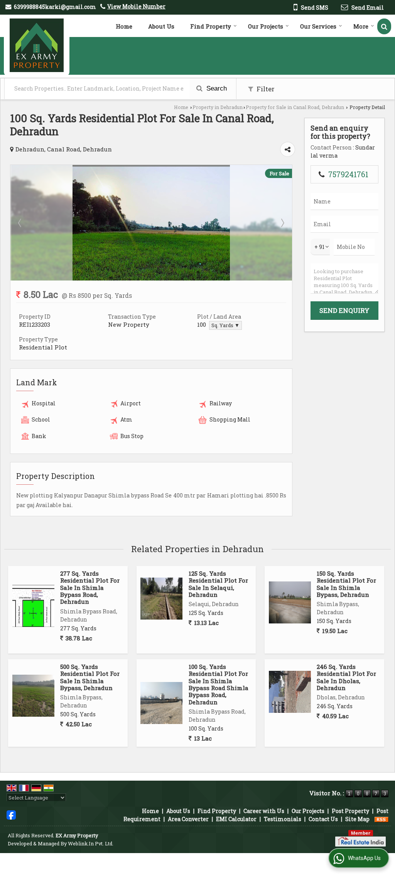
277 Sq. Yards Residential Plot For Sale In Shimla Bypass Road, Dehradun (90, 587)
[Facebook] (11, 814)
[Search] (384, 26)
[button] (136, 6)
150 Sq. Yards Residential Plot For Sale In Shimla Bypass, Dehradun (346, 583)
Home (124, 26)
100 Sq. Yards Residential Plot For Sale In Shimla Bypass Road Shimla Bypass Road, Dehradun (218, 684)
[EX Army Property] (37, 45)
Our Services (318, 26)
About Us (161, 26)
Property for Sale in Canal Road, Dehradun (295, 107)
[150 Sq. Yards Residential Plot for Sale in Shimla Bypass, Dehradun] (290, 602)
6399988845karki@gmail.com (55, 6)
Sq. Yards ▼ (225, 325)
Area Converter (188, 819)
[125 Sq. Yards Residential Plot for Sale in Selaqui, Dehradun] (161, 599)
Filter (265, 88)
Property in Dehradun (217, 107)
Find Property (210, 26)
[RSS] (381, 819)
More (360, 26)
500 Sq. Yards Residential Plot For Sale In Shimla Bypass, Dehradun (90, 677)
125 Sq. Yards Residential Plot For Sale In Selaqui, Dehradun (218, 583)
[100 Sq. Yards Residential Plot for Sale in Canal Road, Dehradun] (151, 278)
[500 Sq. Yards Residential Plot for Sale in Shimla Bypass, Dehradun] (33, 696)
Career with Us (263, 811)
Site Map (357, 819)
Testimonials (282, 819)
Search (215, 88)
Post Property (350, 811)
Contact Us (323, 819)
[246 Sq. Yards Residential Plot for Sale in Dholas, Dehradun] (290, 692)
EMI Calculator (236, 819)
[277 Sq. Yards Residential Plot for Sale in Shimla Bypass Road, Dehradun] (33, 606)
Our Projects (265, 26)
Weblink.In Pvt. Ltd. (90, 843)
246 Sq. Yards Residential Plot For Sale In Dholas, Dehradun (346, 677)
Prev (20, 223)
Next (282, 223)
